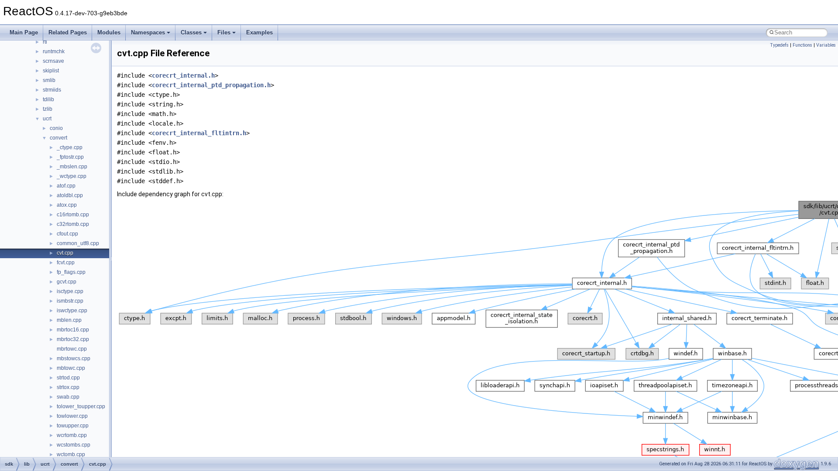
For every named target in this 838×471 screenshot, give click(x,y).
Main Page (24, 32)
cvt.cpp (65, 253)
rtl (45, 42)
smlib (49, 80)
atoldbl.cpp (70, 195)
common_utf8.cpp (78, 243)
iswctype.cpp (72, 310)
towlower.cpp (72, 416)
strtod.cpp (68, 378)
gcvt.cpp (66, 282)
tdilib (48, 99)
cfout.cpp (67, 234)
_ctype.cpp (69, 147)
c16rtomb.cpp (73, 215)
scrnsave (53, 61)
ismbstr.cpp (70, 301)
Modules (108, 32)
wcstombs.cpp (73, 445)
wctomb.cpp (71, 454)
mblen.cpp (69, 320)
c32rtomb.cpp (73, 224)
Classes (191, 32)
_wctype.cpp (71, 176)
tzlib (47, 109)
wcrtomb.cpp (72, 435)
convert (58, 138)
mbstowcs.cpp (73, 358)
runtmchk (54, 51)
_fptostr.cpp (70, 157)
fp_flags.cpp (71, 272)
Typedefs (779, 45)
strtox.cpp (68, 387)
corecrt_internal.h (183, 75)
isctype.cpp (70, 291)
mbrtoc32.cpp (73, 339)
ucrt (47, 119)
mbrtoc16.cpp (73, 330)
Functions (802, 45)
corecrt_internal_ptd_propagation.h (211, 85)
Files (223, 32)
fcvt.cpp (66, 262)
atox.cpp (67, 205)
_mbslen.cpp (72, 167)
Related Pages (67, 32)
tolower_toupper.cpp (81, 406)
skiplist (51, 71)
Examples (259, 32)
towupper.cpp (73, 426)
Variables (826, 45)
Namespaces (148, 32)
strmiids (52, 90)
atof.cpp (66, 186)
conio (56, 128)
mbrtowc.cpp (72, 349)
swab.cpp (68, 397)
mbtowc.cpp (71, 368)
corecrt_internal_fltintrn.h (199, 133)
